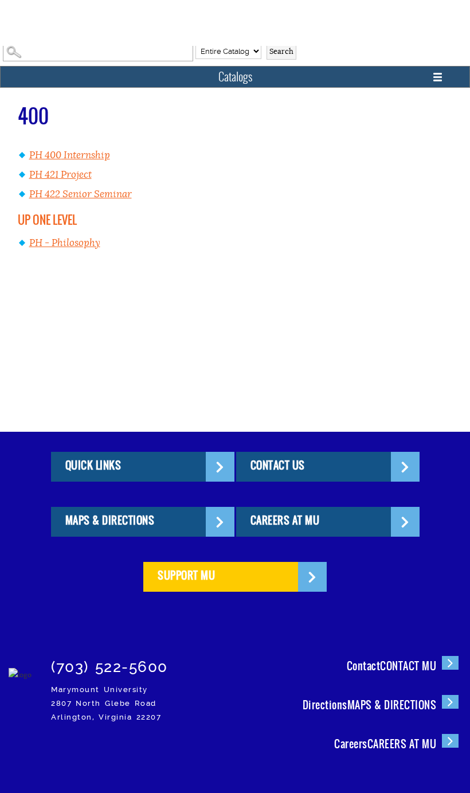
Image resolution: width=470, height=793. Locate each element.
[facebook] (83, 749)
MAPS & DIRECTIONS (110, 520)
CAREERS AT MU (285, 520)
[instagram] (56, 749)
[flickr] (137, 749)
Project (60, 175)
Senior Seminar (80, 194)
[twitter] (110, 749)
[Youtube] (191, 749)
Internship (69, 155)
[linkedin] (164, 749)
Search (281, 51)
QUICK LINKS (93, 465)
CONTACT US (277, 465)
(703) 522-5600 (109, 666)
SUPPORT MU (186, 575)
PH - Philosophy (64, 243)
